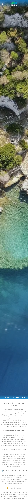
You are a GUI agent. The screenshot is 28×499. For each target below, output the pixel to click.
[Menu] (2, 4)
